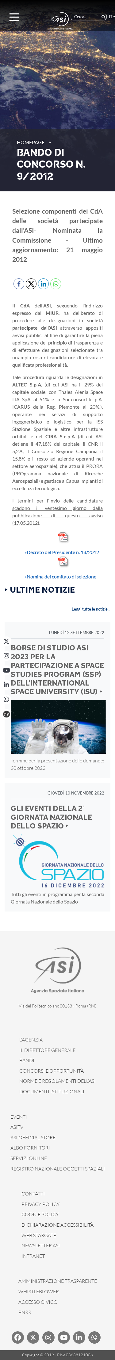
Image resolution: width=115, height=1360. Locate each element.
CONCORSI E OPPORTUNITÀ (51, 1071)
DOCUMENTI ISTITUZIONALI (51, 1091)
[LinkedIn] (6, 685)
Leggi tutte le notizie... (91, 609)
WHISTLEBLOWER (38, 1291)
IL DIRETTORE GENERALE (47, 1050)
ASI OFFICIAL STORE (33, 1137)
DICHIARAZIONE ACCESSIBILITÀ (57, 1225)
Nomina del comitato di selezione (60, 576)
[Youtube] (64, 1337)
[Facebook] (18, 1337)
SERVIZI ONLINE (28, 1158)
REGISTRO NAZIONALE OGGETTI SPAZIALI (57, 1169)
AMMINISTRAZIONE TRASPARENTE (57, 1281)
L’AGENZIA (31, 1040)
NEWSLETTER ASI (40, 1245)
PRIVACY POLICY (40, 1204)
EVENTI (18, 1117)
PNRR (24, 1312)
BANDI (26, 1060)
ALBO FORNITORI (30, 1148)
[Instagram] (6, 656)
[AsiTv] (6, 714)
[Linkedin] (79, 1337)
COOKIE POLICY (40, 1214)
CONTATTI (33, 1194)
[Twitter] (33, 1337)
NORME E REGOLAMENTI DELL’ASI (57, 1081)
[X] (6, 641)
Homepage (30, 142)
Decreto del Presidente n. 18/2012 (62, 552)
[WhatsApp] (6, 699)
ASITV (16, 1127)
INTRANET (33, 1256)
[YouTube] (6, 670)
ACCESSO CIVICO (38, 1302)
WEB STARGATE (38, 1235)
